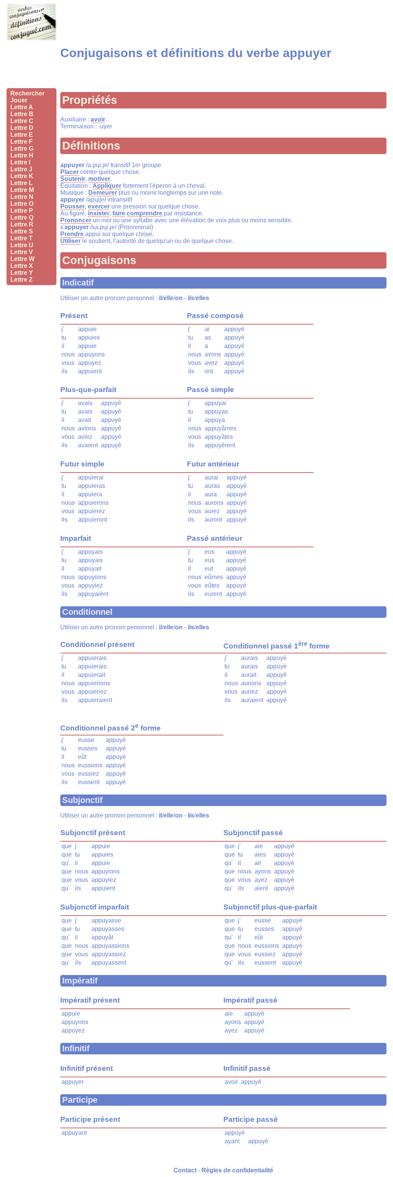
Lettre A (21, 107)
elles (202, 298)
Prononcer (75, 220)
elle (168, 298)
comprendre (144, 213)
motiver (99, 179)
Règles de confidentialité (237, 1170)
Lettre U (21, 245)
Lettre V (21, 252)
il (160, 298)
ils (191, 298)
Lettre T (21, 238)
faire (118, 213)
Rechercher (27, 93)
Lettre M (22, 190)
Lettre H (21, 155)
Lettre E (21, 134)
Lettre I (20, 162)
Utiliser (70, 241)
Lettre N (21, 197)
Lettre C (21, 121)
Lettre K (21, 176)
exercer (99, 206)
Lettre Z (21, 279)
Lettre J (21, 169)
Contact (184, 1170)
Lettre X (21, 266)
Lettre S (21, 231)
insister (98, 213)
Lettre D (21, 128)
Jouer (18, 100)
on (179, 298)
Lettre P (21, 210)
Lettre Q (21, 217)
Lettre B (21, 114)
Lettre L (21, 183)
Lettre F (21, 141)
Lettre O (21, 203)
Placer (69, 172)
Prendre (72, 234)
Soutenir (72, 179)
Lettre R (21, 224)
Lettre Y (21, 272)
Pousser (72, 206)
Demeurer (102, 192)
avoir (98, 119)
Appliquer (106, 185)
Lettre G (21, 148)
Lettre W (22, 259)
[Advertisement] (31, 63)
